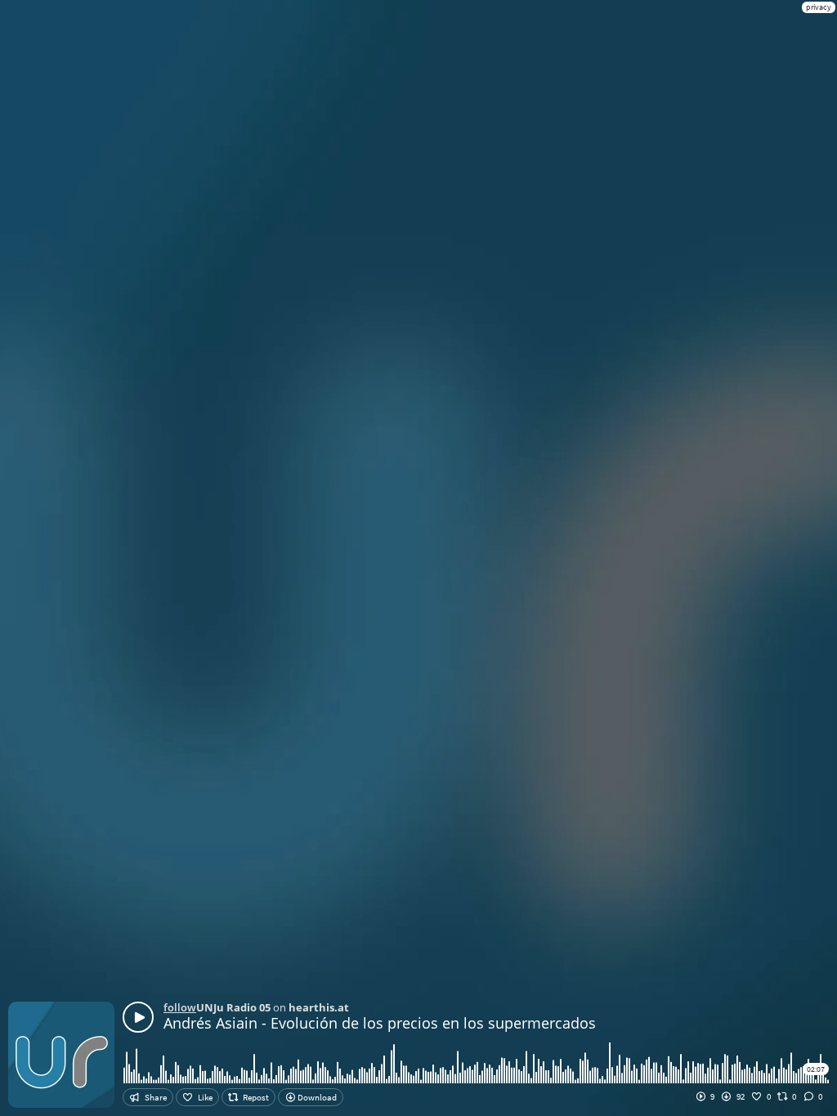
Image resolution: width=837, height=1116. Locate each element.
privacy (818, 7)
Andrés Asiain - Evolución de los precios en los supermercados (379, 1023)
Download (316, 1097)
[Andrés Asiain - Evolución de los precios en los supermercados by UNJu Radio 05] (138, 1017)
